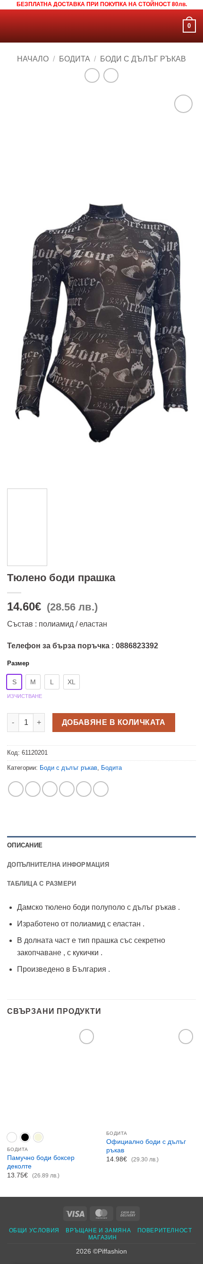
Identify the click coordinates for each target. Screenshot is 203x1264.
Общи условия (34, 1230)
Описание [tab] (24, 845)
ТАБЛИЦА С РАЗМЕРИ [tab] (41, 883)
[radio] (14, 682)
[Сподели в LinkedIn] (101, 789)
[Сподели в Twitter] (50, 789)
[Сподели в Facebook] (33, 789)
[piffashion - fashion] (101, 26)
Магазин (102, 1237)
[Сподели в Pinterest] (84, 789)
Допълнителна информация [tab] (58, 864)
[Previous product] (110, 75)
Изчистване (24, 696)
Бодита (74, 59)
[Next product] (92, 75)
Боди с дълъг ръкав (143, 59)
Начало (33, 59)
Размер (18, 663)
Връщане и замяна (98, 1230)
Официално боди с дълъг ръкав (146, 1146)
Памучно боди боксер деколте (41, 1162)
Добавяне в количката (114, 722)
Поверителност (164, 1230)
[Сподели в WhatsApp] (16, 789)
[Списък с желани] (171, 26)
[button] (12, 25)
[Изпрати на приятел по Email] (67, 789)
